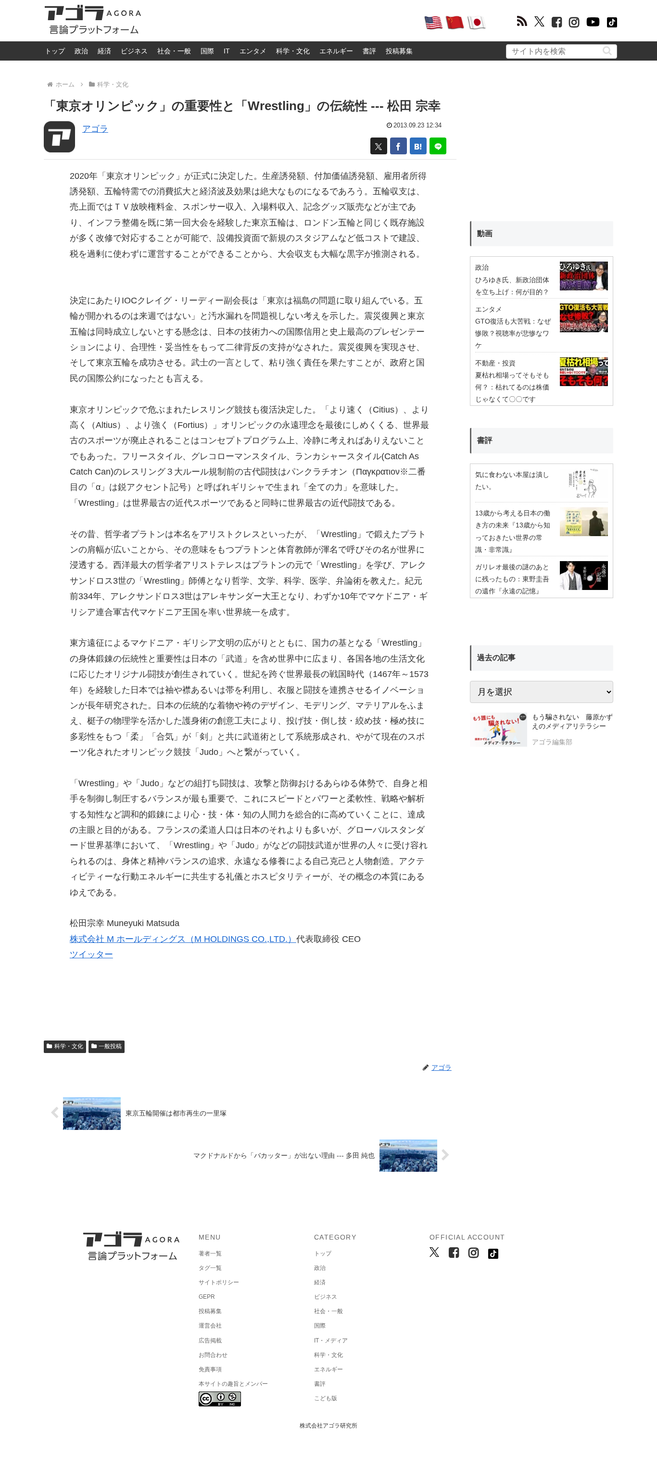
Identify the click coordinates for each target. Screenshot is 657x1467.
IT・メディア (331, 1340)
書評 (369, 51)
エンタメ (253, 51)
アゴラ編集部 (552, 742)
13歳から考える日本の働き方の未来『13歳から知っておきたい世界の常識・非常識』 (512, 531)
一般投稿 (110, 1046)
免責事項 (210, 1369)
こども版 (325, 1398)
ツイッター (91, 954)
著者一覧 (210, 1253)
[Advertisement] (282, 22)
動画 (485, 233)
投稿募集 (399, 51)
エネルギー (336, 51)
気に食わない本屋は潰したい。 (512, 480)
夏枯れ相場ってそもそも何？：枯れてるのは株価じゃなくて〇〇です (512, 387)
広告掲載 (210, 1340)
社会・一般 (174, 51)
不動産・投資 (495, 363)
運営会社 (210, 1325)
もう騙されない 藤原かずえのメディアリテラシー (572, 721)
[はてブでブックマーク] (418, 146)
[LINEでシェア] (438, 146)
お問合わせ (213, 1355)
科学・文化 (293, 51)
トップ (55, 51)
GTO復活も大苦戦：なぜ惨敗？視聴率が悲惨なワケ (513, 333)
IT (227, 51)
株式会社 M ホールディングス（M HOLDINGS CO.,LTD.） (183, 939)
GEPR (207, 1296)
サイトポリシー (219, 1282)
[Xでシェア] (378, 146)
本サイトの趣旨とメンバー (233, 1383)
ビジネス (134, 51)
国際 (207, 51)
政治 (81, 51)
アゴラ (95, 129)
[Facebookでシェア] (398, 146)
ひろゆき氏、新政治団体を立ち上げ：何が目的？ (512, 286)
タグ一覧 (210, 1268)
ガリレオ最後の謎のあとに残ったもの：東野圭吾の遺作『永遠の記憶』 (512, 579)
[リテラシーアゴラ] (498, 731)
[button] (607, 50)
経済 (104, 51)
